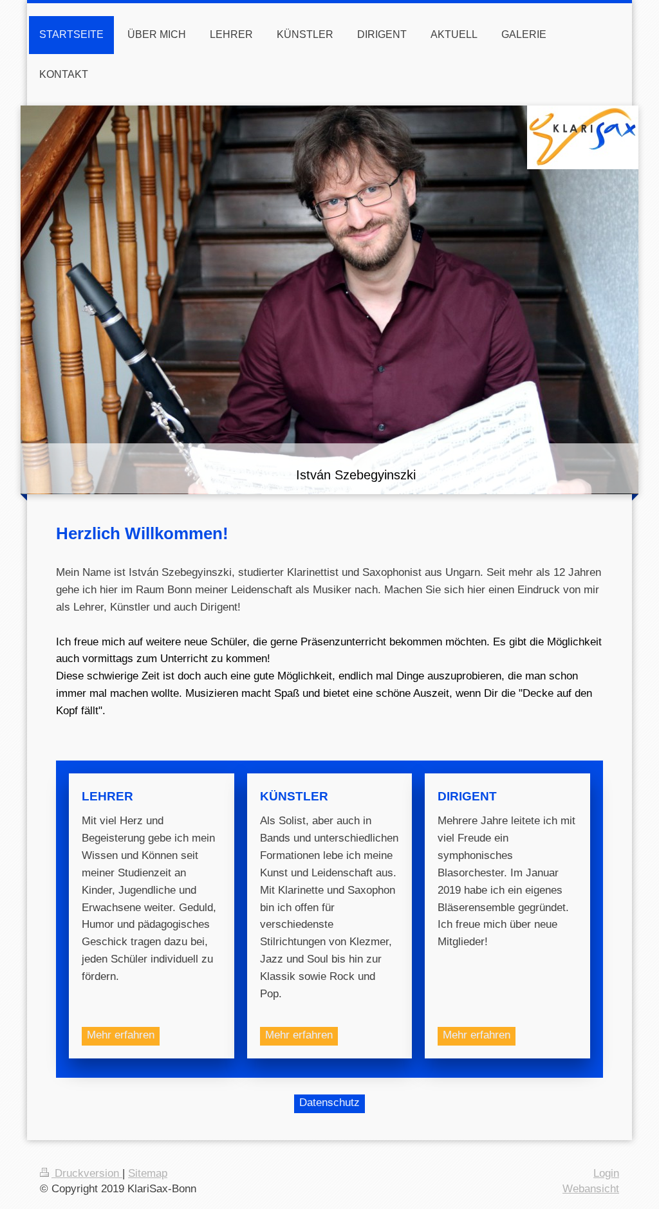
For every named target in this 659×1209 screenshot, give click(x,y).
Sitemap (147, 1173)
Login (606, 1173)
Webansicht (590, 1189)
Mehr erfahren (120, 1035)
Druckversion (86, 1173)
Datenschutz (329, 1102)
